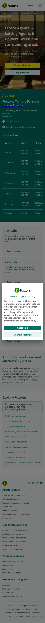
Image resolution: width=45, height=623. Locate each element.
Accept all (22, 327)
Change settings (23, 334)
